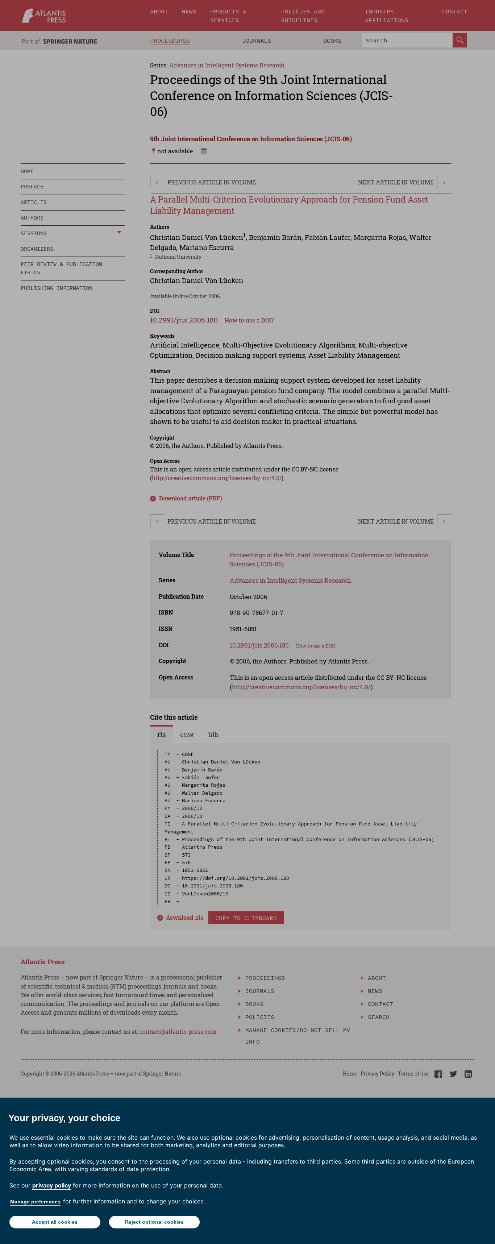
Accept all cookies (55, 1222)
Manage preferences (35, 1202)
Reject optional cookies (154, 1222)
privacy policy (51, 1185)
